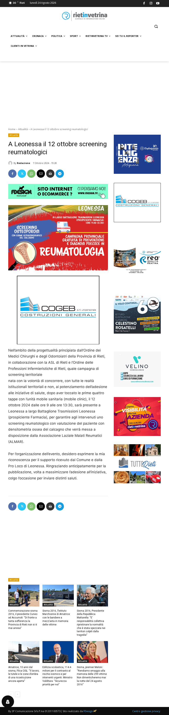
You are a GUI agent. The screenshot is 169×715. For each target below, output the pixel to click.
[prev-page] (10, 694)
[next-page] (17, 694)
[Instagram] (151, 4)
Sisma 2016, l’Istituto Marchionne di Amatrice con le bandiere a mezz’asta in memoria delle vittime (56, 617)
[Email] (41, 173)
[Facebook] (144, 4)
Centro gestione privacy (146, 711)
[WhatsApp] (31, 173)
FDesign (88, 711)
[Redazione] (11, 163)
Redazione (23, 163)
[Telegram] (60, 173)
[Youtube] (158, 4)
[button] (156, 26)
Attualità (23, 129)
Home (11, 129)
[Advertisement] (84, 92)
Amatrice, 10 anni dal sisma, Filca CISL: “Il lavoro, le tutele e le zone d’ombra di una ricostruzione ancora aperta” (23, 674)
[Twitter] (22, 173)
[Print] (50, 173)
